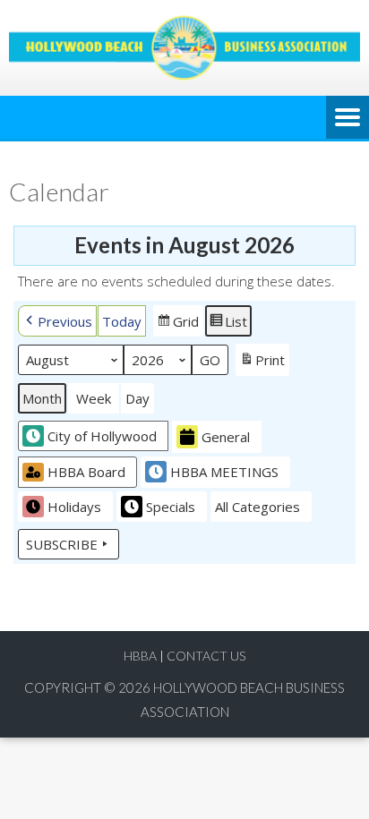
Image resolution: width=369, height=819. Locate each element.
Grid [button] (178, 324)
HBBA (140, 655)
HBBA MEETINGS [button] (224, 472)
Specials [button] (170, 507)
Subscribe (62, 544)
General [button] (226, 437)
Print (262, 363)
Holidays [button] (74, 507)
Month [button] (42, 398)
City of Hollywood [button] (102, 436)
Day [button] (137, 398)
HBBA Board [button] (86, 472)
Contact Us (206, 655)
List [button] (228, 324)
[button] (57, 321)
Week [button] (93, 398)
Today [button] (122, 321)
